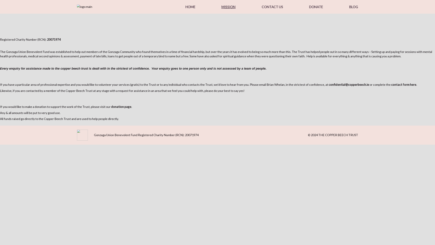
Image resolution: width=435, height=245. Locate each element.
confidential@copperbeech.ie (349, 84)
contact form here (403, 84)
